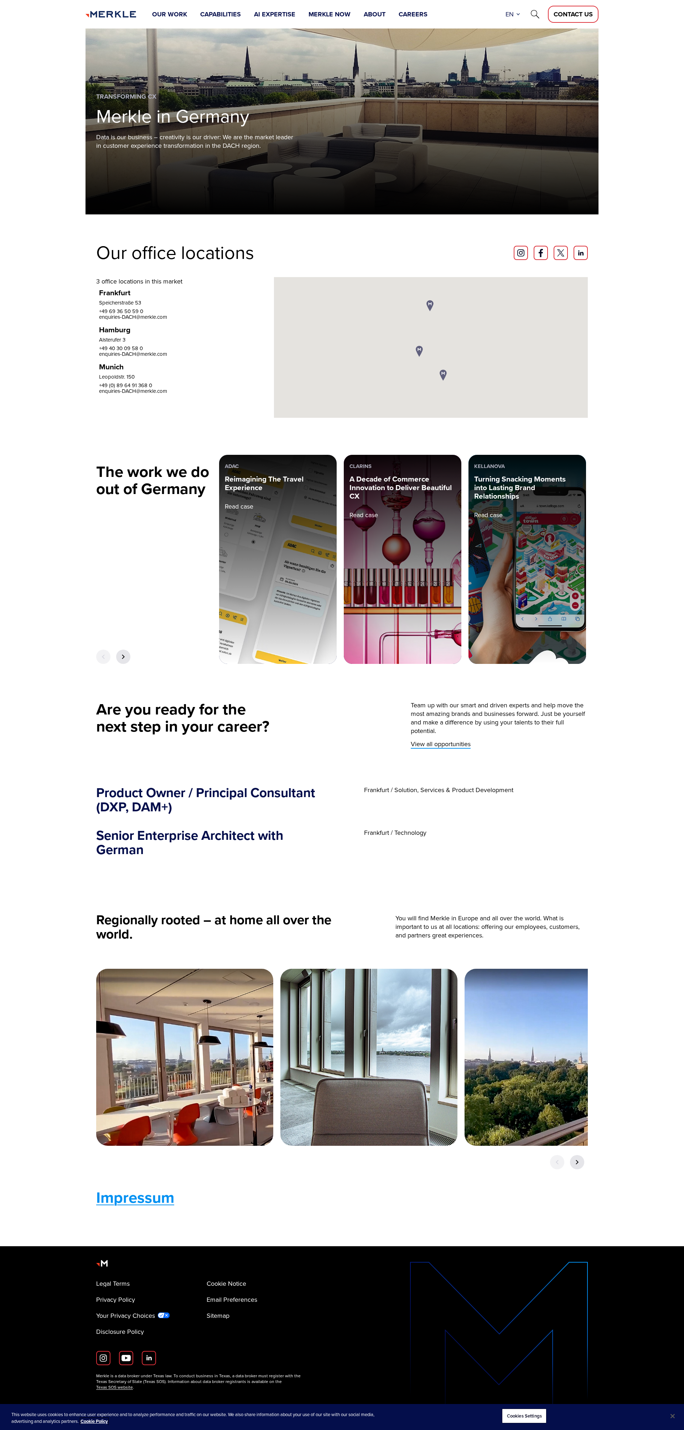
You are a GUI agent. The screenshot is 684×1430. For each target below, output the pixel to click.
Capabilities (220, 14)
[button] (419, 352)
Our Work (169, 14)
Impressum (135, 1197)
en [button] (510, 14)
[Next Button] (123, 657)
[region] (342, 1417)
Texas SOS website (114, 1387)
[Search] (535, 14)
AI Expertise (274, 14)
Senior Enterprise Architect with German (189, 842)
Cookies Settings (524, 1416)
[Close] (672, 1416)
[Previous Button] (103, 657)
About (374, 14)
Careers (413, 14)
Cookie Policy (94, 1421)
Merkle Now (330, 14)
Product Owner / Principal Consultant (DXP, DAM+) (205, 800)
